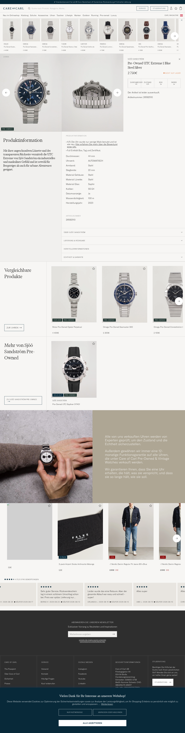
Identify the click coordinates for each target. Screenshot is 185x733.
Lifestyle (68, 15)
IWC (139, 44)
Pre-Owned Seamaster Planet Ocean (164, 47)
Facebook (82, 674)
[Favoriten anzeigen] (175, 8)
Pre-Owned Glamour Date (69, 47)
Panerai (103, 44)
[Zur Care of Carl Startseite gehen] (13, 8)
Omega (25, 44)
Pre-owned (104, 15)
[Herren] (29, 531)
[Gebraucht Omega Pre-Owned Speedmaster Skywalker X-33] (127, 30)
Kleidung (24, 15)
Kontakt (44, 674)
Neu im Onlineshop (11, 15)
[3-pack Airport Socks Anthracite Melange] (80, 561)
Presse (7, 683)
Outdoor (86, 15)
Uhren (52, 15)
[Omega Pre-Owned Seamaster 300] (124, 324)
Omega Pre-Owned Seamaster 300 (118, 327)
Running (94, 15)
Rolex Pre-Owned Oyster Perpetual (67, 327)
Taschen (60, 15)
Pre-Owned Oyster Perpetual (9, 47)
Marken (77, 15)
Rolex (6, 44)
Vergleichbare (17, 273)
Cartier (84, 44)
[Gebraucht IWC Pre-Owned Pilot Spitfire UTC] (146, 30)
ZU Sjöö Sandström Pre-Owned (22, 399)
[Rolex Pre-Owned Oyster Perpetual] (74, 324)
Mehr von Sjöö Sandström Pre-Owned (19, 351)
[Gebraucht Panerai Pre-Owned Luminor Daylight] (108, 30)
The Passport (10, 669)
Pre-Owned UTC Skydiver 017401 (66, 404)
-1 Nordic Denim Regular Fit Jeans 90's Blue (128, 564)
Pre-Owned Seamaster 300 (29, 47)
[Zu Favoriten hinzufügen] (93, 269)
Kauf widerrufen (48, 683)
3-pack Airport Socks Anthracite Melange (76, 564)
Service (142, 8)
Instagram (82, 669)
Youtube (81, 679)
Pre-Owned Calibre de (87, 47)
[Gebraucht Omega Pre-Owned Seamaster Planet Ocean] (166, 30)
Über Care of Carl (12, 674)
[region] (92, 594)
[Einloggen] (171, 8)
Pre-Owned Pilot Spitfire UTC (145, 47)
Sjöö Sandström (136, 59)
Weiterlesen (107, 704)
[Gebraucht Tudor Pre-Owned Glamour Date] (69, 30)
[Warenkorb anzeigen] (180, 8)
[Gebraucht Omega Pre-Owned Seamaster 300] (31, 30)
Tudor (63, 44)
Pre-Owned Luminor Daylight (106, 47)
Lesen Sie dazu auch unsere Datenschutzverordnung (92, 641)
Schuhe (33, 15)
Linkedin (82, 683)
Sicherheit (8, 679)
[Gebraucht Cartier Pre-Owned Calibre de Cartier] (89, 30)
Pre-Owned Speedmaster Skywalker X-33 (126, 47)
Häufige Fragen (47, 679)
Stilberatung (159, 8)
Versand (44, 669)
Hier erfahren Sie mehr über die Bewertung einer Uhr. (92, 145)
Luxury (113, 15)
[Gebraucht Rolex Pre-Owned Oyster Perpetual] (12, 30)
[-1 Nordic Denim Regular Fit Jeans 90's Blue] (131, 561)
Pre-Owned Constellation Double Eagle (50, 47)
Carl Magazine (171, 15)
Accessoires (43, 15)
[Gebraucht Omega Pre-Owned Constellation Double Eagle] (50, 30)
